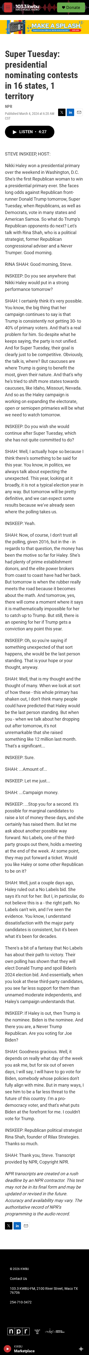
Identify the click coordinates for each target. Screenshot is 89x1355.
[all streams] (82, 1349)
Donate (73, 7)
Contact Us (18, 1279)
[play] (7, 1348)
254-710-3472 (21, 1302)
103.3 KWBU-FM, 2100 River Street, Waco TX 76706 (44, 1290)
